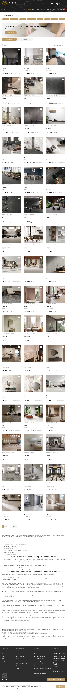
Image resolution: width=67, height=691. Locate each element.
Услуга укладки (38, 661)
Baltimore (49, 514)
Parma (4, 187)
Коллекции (9, 39)
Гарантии (18, 653)
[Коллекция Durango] (11, 502)
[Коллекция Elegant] (33, 56)
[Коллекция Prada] (33, 472)
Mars (25, 306)
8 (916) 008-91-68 (58, 660)
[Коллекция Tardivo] (55, 85)
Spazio (48, 217)
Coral (47, 425)
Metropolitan (28, 514)
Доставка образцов (39, 656)
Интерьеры (19, 666)
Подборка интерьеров (40, 673)
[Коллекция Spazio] (55, 204)
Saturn (48, 277)
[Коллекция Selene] (11, 472)
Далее (14, 526)
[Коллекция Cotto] (55, 56)
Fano (25, 217)
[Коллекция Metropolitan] (33, 502)
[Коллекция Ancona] (33, 234)
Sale (17, 661)
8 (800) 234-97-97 (59, 656)
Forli (3, 217)
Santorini (4, 336)
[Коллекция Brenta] (55, 234)
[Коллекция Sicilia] (55, 175)
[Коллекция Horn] (11, 145)
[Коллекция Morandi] (55, 115)
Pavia (25, 187)
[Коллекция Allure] (55, 472)
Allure (47, 485)
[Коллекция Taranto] (55, 294)
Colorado (27, 336)
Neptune (4, 306)
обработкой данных (40, 685)
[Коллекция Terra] (11, 353)
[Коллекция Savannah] (11, 442)
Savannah (5, 455)
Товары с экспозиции (21, 663)
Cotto (48, 68)
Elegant (26, 68)
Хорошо (60, 686)
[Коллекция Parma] (11, 175)
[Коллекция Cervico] (11, 383)
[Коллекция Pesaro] (11, 56)
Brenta (48, 247)
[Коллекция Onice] (55, 383)
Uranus (26, 277)
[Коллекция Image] (55, 442)
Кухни (17, 668)
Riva (3, 425)
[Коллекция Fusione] (33, 85)
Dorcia (26, 366)
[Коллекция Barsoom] (55, 353)
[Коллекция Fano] (33, 204)
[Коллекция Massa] (33, 145)
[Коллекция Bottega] (33, 442)
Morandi (48, 128)
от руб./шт (6, 489)
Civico (3, 128)
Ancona (26, 247)
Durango (4, 514)
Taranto (48, 306)
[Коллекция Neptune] (11, 294)
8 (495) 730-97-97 (59, 653)
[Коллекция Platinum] (11, 85)
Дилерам (4, 661)
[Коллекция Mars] (33, 294)
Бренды (4, 658)
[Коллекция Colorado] (33, 323)
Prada (26, 485)
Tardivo (48, 98)
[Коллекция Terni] (55, 145)
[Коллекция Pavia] (33, 175)
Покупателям (20, 649)
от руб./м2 (7, 73)
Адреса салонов (60, 671)
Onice (47, 395)
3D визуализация (38, 658)
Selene (4, 485)
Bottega (26, 455)
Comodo (26, 128)
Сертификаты (20, 656)
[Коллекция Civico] (11, 115)
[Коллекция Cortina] (11, 264)
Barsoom (48, 366)
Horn (3, 158)
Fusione (26, 98)
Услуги (36, 649)
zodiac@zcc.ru (59, 668)
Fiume (25, 395)
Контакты (56, 649)
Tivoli (47, 336)
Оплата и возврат (39, 663)
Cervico (4, 395)
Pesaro (4, 68)
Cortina (4, 277)
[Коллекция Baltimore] (55, 502)
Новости (4, 656)
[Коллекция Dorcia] (33, 353)
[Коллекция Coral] (55, 413)
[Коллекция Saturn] (55, 264)
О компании (5, 653)
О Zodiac (5, 649)
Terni (47, 158)
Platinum (4, 98)
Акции (17, 658)
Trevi (25, 425)
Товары (25, 39)
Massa (26, 158)
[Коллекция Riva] (11, 413)
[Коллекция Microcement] (11, 234)
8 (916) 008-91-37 (58, 666)
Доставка (36, 653)
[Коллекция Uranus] (33, 264)
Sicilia (47, 187)
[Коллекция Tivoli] (55, 323)
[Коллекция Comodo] (33, 115)
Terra (3, 366)
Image (48, 455)
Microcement (6, 247)
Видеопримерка (38, 666)
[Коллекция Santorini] (11, 323)
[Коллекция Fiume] (33, 383)
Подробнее (11, 32)
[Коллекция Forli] (11, 204)
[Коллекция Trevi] (33, 413)
